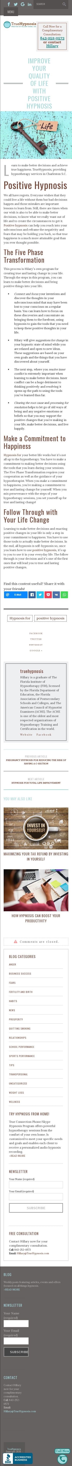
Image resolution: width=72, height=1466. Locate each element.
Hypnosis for (12, 455)
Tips (11, 1065)
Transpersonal (18, 1074)
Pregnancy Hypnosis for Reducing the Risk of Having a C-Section (36, 759)
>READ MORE (17, 1156)
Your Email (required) (21, 1191)
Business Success (20, 973)
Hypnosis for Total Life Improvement (36, 780)
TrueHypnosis (14, 1449)
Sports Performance (22, 1056)
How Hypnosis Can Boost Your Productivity (36, 918)
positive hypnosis (44, 550)
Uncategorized (18, 1083)
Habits (13, 1001)
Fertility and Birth (21, 991)
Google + (36, 650)
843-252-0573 (52, 38)
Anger (12, 964)
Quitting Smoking (20, 1028)
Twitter (36, 639)
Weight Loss (16, 1092)
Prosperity (16, 1019)
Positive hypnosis (15, 225)
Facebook (36, 633)
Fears (12, 982)
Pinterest (36, 645)
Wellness (14, 1101)
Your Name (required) (22, 1179)
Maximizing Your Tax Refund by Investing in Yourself (36, 856)
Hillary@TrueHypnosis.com (33, 1253)
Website (26, 734)
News (12, 1010)
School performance (21, 1046)
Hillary (52, 46)
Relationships (17, 1037)
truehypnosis (31, 670)
